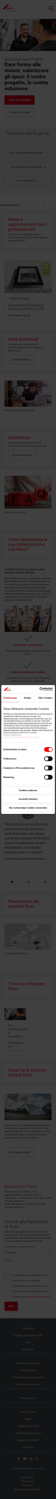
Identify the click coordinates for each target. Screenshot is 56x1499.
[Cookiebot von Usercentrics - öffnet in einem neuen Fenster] (40, 689)
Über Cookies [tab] (45, 697)
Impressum (7, 737)
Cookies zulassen (28, 790)
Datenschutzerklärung (22, 737)
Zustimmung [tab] (10, 697)
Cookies (36, 737)
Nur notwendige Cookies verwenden (28, 807)
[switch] (48, 758)
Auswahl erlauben (28, 799)
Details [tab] (27, 697)
